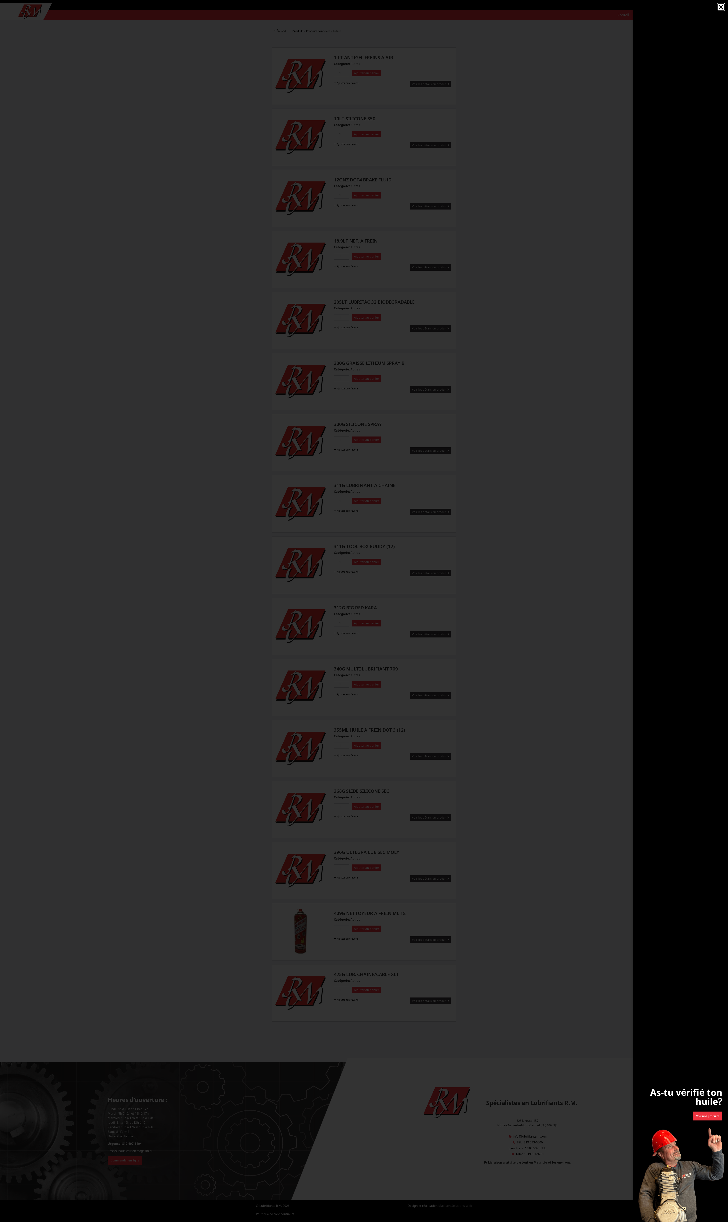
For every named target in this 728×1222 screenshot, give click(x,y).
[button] (721, 7)
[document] (364, 611)
